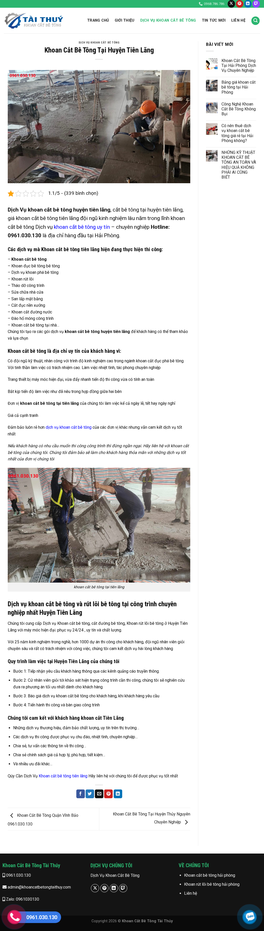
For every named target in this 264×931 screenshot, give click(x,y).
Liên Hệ (238, 20)
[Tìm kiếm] (255, 20)
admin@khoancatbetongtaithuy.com (39, 887)
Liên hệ (190, 893)
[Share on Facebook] (80, 793)
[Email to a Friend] (99, 793)
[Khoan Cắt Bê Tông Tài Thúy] (34, 21)
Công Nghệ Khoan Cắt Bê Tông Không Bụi (238, 109)
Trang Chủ (98, 20)
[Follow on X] (231, 4)
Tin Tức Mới (214, 20)
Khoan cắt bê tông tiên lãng (63, 776)
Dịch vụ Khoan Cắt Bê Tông (168, 20)
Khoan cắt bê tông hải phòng (209, 875)
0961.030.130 (18, 875)
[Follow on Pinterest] (239, 4)
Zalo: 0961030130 (22, 899)
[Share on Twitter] (90, 793)
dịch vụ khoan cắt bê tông (69, 427)
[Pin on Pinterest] (108, 793)
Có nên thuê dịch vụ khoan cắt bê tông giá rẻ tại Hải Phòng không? (237, 133)
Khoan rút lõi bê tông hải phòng (211, 884)
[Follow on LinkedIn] (248, 4)
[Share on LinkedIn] (118, 793)
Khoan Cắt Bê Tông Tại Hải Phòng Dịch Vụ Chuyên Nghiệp (238, 65)
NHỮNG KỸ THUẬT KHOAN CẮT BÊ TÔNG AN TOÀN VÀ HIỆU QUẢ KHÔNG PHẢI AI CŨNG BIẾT (238, 165)
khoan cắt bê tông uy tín (82, 227)
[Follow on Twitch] (256, 4)
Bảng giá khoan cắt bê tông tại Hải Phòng (238, 87)
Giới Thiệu (125, 20)
